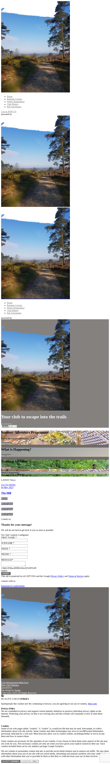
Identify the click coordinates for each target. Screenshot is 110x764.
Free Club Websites (10, 685)
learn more (6, 443)
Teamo (17, 690)
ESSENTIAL (29, 761)
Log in (4, 111)
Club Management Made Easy (15, 682)
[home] (35, 298)
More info (92, 704)
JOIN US (12, 111)
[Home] (35, 91)
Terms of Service (76, 576)
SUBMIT (5, 573)
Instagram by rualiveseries (13, 586)
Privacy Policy (57, 576)
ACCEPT (10, 761)
